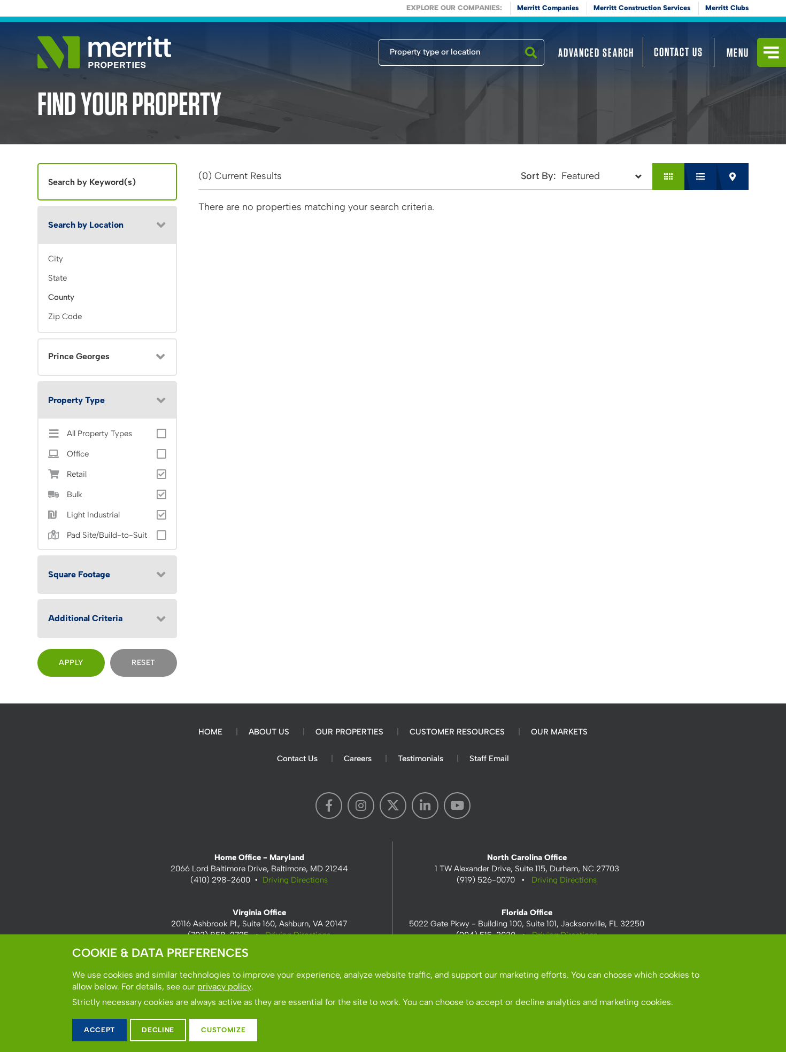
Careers (358, 758)
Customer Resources (457, 732)
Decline (158, 1030)
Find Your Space (343, 50)
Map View (732, 176)
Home (210, 732)
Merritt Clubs (727, 7)
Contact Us (678, 52)
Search (531, 65)
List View (700, 176)
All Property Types (99, 434)
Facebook (328, 805)
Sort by (537, 176)
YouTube (457, 805)
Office (78, 454)
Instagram (361, 805)
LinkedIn (425, 805)
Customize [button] (223, 1030)
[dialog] (393, 993)
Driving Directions (295, 880)
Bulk (74, 495)
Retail (77, 474)
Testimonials (420, 758)
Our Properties (349, 732)
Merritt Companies (548, 7)
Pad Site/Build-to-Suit (107, 535)
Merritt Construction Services (642, 7)
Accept (99, 1030)
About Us (269, 732)
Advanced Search (596, 52)
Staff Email (489, 758)
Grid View (668, 176)
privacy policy (224, 986)
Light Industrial (93, 515)
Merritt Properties (104, 52)
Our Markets (559, 732)
